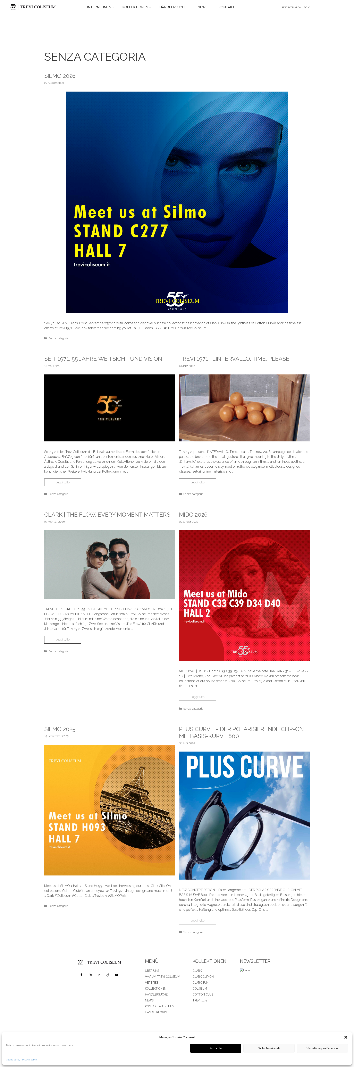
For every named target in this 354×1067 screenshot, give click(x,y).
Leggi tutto (63, 482)
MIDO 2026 (193, 514)
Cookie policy (13, 1059)
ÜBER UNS (152, 970)
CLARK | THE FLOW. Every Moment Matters (107, 514)
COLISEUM (200, 988)
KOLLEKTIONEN (135, 7)
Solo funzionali (269, 1048)
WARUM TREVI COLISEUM (162, 976)
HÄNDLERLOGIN (156, 1012)
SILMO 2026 (60, 76)
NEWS (202, 7)
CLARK (197, 970)
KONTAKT (227, 7)
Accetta (216, 1048)
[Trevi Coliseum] (42, 7)
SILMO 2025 (59, 729)
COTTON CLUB (203, 994)
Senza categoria (58, 338)
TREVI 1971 (200, 1000)
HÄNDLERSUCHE (172, 7)
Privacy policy (29, 1059)
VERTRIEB (151, 982)
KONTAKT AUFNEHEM (159, 1006)
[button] (346, 1037)
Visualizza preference (322, 1048)
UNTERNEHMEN (98, 7)
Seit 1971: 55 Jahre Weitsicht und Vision (103, 358)
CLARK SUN (200, 982)
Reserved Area (291, 7)
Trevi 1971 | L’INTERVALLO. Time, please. (235, 358)
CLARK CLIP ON (203, 976)
